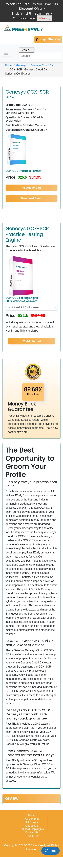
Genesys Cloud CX (42, 65)
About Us (33, 835)
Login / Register (49, 39)
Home (8, 65)
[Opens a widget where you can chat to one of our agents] (50, 851)
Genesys (21, 65)
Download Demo (31, 198)
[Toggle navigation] (6, 53)
